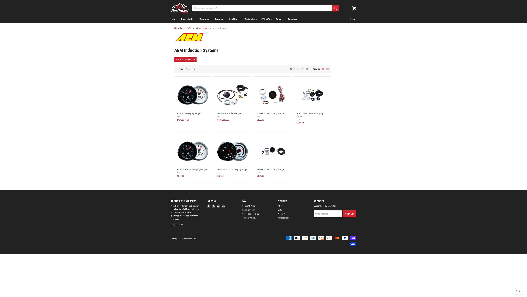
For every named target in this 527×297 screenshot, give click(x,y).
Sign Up (349, 213)
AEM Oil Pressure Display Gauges (192, 169)
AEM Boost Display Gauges (189, 113)
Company (292, 19)
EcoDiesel (234, 19)
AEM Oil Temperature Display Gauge (310, 115)
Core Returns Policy (250, 213)
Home (174, 19)
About (280, 205)
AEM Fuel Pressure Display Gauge (232, 169)
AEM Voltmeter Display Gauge (270, 113)
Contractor (250, 19)
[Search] (335, 8)
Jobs (280, 209)
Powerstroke (187, 19)
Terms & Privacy (249, 217)
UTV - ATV (265, 19)
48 (307, 69)
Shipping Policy (249, 205)
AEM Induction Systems (198, 28)
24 (298, 69)
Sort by (179, 69)
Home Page (179, 28)
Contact (281, 213)
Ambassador (283, 217)
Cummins (204, 19)
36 (303, 69)
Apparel (279, 19)
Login (352, 19)
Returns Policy (248, 209)
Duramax (219, 19)
